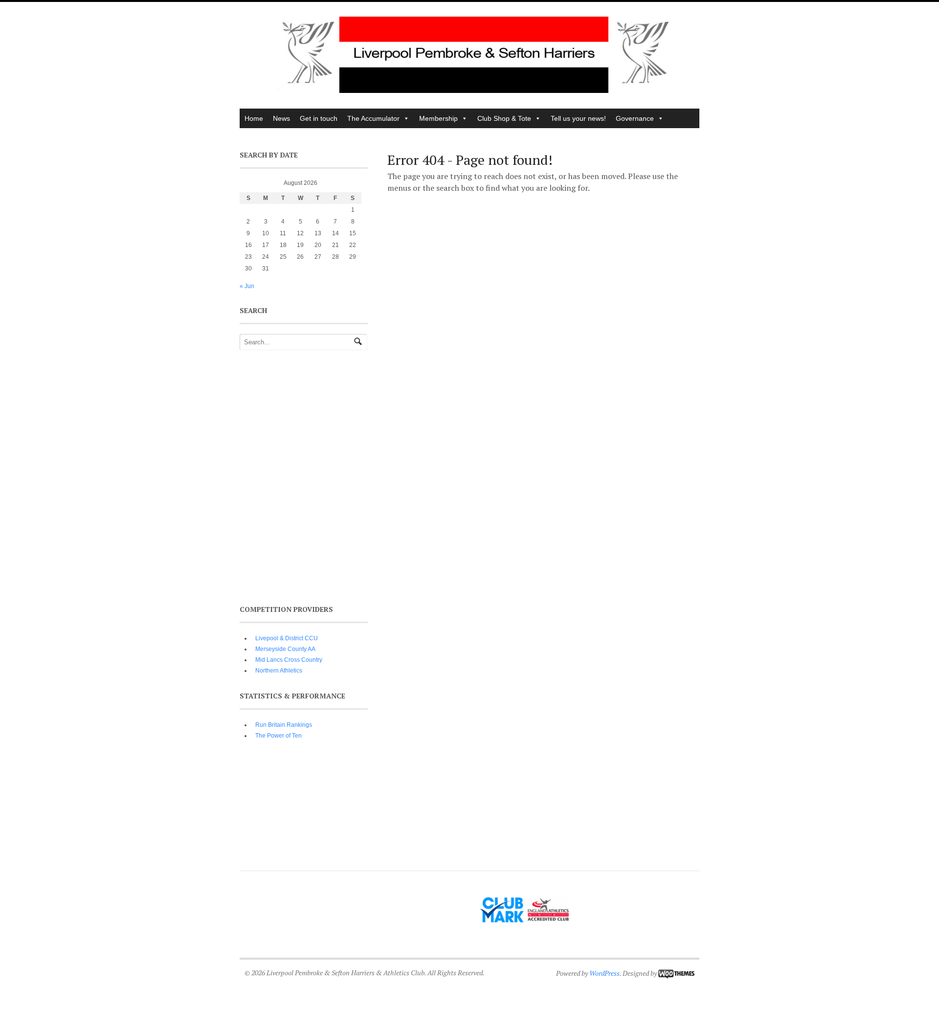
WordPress (604, 973)
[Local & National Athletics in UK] (474, 90)
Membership (438, 118)
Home (254, 118)
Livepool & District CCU (286, 638)
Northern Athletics (278, 670)
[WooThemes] (676, 973)
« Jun (247, 286)
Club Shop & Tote (504, 118)
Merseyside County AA (285, 649)
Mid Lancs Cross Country (288, 659)
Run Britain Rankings (283, 724)
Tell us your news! (578, 118)
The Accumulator (373, 118)
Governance (635, 118)
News (281, 118)
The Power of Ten (278, 735)
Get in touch (318, 118)
